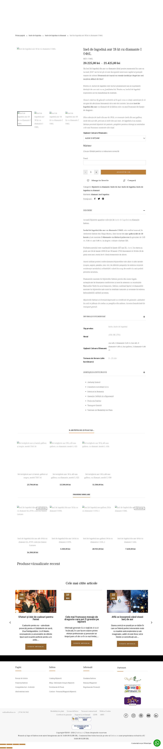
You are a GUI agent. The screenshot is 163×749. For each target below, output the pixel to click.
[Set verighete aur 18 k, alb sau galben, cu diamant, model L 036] (97, 457)
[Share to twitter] (99, 199)
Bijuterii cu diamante (101, 187)
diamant (94, 194)
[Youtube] (148, 716)
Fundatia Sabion (89, 678)
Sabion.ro (80, 733)
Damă (85, 158)
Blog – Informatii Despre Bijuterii (61, 683)
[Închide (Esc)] (22, 744)
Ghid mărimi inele (22, 692)
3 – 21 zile (112, 358)
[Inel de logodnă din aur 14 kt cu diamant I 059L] (65, 521)
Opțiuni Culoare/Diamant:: (95, 133)
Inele (110, 327)
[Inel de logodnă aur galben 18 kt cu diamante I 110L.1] (97, 521)
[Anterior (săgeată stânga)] (3, 747)
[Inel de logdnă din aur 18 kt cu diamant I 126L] (130, 521)
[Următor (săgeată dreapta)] (9, 747)
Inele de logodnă (120, 327)
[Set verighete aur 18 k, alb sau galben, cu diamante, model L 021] (65, 457)
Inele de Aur (115, 187)
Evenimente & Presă (56, 687)
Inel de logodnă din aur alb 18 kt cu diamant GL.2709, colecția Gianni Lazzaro (32, 542)
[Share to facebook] (95, 199)
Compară (132, 180)
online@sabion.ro (9, 712)
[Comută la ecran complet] (9, 744)
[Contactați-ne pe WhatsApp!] (157, 743)
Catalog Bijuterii (55, 678)
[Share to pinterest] (103, 199)
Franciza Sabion (21, 683)
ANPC (102, 715)
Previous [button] (10, 622)
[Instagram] (133, 716)
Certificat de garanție (64, 715)
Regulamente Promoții (91, 687)
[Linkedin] (156, 716)
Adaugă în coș (123, 172)
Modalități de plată (57, 711)
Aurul (130, 248)
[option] (48, 78)
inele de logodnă (122, 220)
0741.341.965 (24, 712)
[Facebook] (126, 716)
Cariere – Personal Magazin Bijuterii (62, 692)
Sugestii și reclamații (82, 715)
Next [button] (152, 622)
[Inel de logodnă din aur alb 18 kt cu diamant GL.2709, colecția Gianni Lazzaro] (32, 521)
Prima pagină (20, 35)
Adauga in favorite (100, 180)
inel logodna (104, 194)
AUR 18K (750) (114, 335)
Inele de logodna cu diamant (55, 35)
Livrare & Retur (72, 711)
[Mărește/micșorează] (3, 744)
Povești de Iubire (21, 678)
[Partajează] (16, 744)
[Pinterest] (141, 716)
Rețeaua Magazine (90, 683)
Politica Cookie (105, 711)
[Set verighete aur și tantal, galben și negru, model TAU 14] (32, 457)
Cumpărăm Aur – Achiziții (25, 687)
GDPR (95, 715)
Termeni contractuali (89, 711)
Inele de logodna (35, 35)
